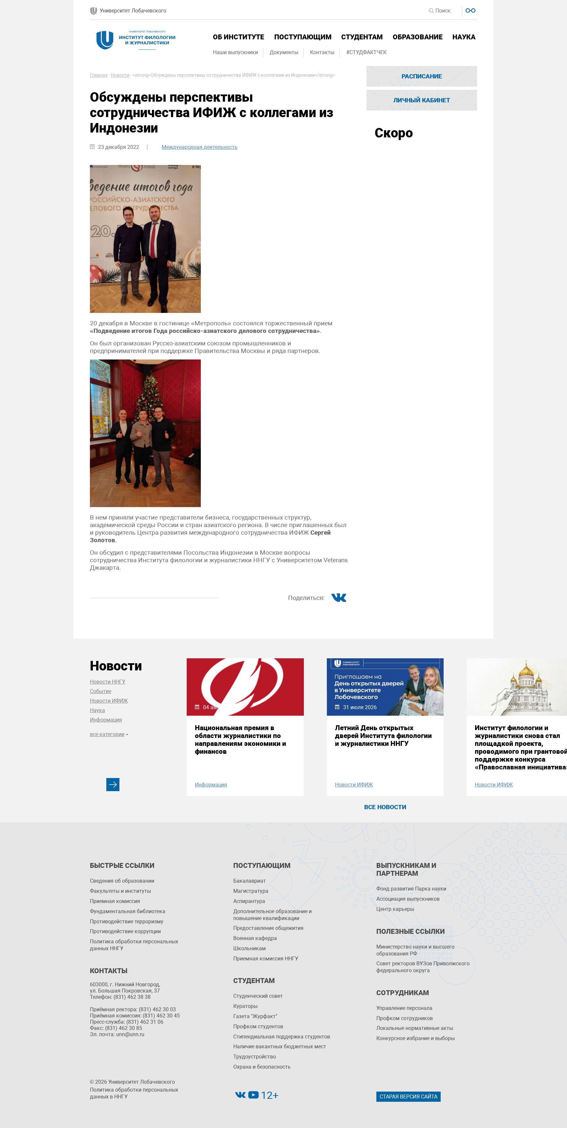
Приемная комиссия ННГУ (265, 958)
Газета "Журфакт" (255, 1016)
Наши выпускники (235, 52)
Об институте (238, 37)
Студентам (362, 37)
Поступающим (302, 37)
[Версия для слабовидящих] (469, 10)
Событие (100, 691)
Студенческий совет (258, 996)
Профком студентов (258, 1026)
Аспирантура (249, 901)
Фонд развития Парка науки (411, 889)
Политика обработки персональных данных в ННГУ (134, 1093)
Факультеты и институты (120, 891)
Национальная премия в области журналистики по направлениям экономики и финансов (240, 739)
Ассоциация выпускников (408, 899)
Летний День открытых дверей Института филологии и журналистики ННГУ (383, 736)
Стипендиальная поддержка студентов (281, 1037)
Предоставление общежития (268, 928)
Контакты (322, 52)
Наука (463, 37)
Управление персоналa (404, 1008)
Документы (284, 52)
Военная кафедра (255, 938)
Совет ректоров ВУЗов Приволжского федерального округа (423, 967)
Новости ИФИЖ (109, 701)
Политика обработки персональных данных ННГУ (134, 945)
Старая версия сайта (408, 1097)
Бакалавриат (249, 881)
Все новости (385, 807)
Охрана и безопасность (262, 1067)
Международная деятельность (200, 147)
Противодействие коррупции (125, 931)
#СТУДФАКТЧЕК (366, 52)
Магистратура (250, 891)
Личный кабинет (421, 100)
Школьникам (249, 948)
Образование (418, 37)
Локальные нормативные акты (414, 1028)
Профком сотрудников (404, 1018)
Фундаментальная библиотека (127, 911)
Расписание (422, 76)
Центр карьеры (395, 909)
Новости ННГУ (107, 682)
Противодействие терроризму (126, 921)
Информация (106, 720)
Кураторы (245, 1006)
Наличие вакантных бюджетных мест (279, 1046)
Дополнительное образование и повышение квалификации (272, 914)
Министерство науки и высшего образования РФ (415, 950)
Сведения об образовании (122, 881)
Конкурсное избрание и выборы (415, 1038)
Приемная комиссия (115, 901)
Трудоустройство (254, 1057)
